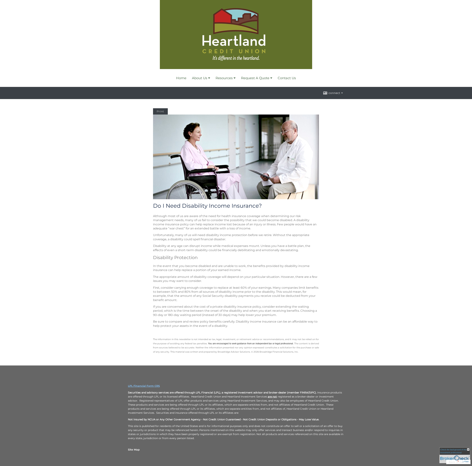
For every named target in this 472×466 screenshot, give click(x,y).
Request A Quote (255, 78)
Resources (224, 78)
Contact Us (287, 78)
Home (181, 78)
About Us (199, 78)
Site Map (134, 449)
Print (160, 111)
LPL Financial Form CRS (144, 386)
